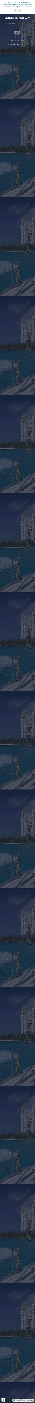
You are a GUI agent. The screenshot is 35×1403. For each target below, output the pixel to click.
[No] (33, 7)
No (19, 10)
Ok (15, 10)
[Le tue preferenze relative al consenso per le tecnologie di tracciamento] (3, 1400)
